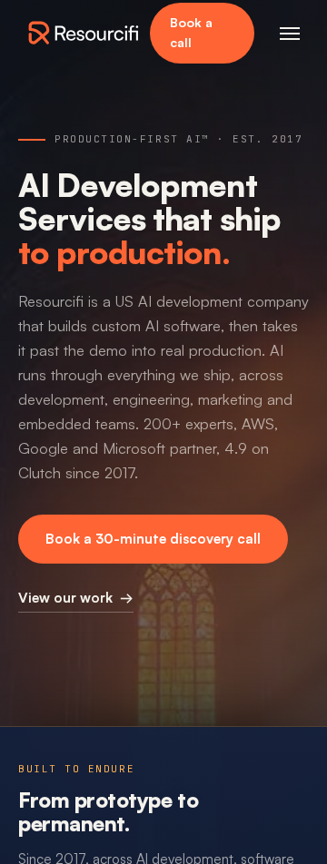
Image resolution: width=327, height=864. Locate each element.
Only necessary (98, 818)
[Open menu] (290, 33)
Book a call (191, 32)
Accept (229, 818)
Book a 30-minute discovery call (153, 537)
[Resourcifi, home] (84, 32)
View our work (76, 596)
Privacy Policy (79, 767)
